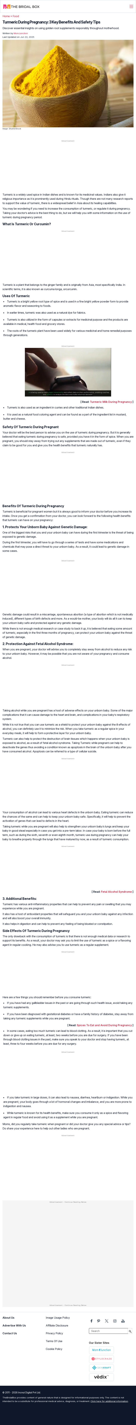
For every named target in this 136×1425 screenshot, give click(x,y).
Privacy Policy (54, 1333)
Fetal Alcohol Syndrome (116, 891)
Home (6, 16)
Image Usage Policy (58, 1317)
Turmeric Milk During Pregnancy (111, 401)
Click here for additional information (109, 1401)
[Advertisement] (68, 168)
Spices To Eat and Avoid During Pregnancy (104, 1025)
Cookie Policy (54, 1349)
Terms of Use (54, 1341)
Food (16, 16)
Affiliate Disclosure (57, 1325)
